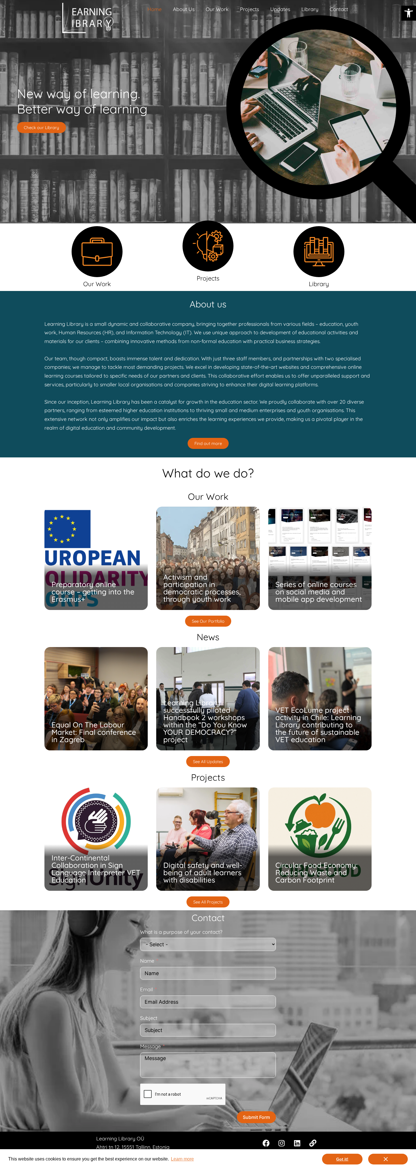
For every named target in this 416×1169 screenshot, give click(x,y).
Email (146, 989)
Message (150, 1046)
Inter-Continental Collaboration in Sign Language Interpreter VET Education (96, 869)
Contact (339, 9)
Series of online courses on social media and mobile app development (318, 592)
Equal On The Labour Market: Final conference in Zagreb (94, 732)
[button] (408, 13)
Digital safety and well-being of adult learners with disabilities (202, 872)
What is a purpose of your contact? (181, 932)
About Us (183, 9)
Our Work (217, 9)
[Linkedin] (297, 1143)
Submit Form (256, 1117)
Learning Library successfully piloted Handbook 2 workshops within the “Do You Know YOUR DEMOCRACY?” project (205, 721)
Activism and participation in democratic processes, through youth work (202, 588)
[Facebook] (266, 1143)
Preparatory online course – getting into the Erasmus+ (93, 592)
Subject (148, 1018)
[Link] (313, 1143)
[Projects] (208, 245)
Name (147, 961)
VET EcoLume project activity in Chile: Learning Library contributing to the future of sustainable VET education (318, 724)
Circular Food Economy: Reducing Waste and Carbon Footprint (316, 872)
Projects (249, 9)
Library (309, 9)
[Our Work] (97, 251)
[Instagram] (282, 1143)
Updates (280, 9)
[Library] (318, 251)
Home (154, 9)
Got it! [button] (342, 1159)
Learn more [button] (182, 1159)
